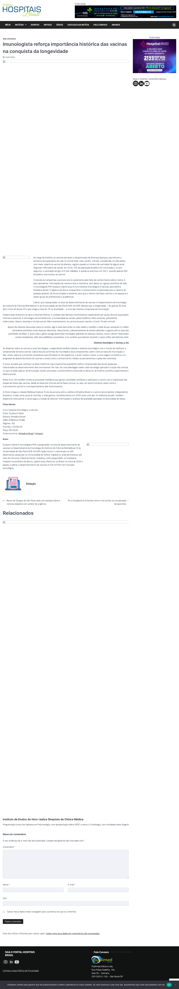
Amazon (39, 433)
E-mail (72, 884)
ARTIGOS (48, 24)
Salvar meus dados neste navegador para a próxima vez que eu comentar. (41, 911)
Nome (6, 884)
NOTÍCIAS (19, 24)
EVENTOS (35, 24)
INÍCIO (8, 24)
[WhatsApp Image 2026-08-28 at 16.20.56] (154, 72)
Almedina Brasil (26, 433)
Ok (169, 985)
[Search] (174, 25)
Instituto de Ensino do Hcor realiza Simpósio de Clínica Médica (43, 819)
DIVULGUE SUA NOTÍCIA (78, 24)
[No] (175, 984)
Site (5, 898)
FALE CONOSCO (100, 24)
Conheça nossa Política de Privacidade (21, 970)
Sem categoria (9, 39)
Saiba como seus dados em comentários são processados (72, 933)
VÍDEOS (59, 24)
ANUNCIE (116, 24)
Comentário (9, 847)
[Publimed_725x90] (125, 17)
